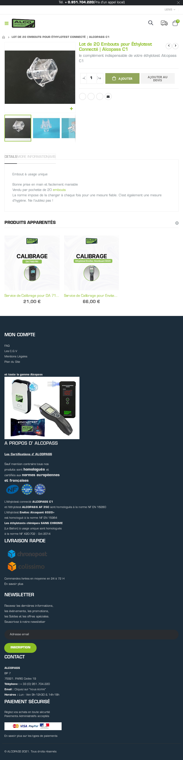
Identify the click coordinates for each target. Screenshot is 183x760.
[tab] (10, 157)
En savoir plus (13, 584)
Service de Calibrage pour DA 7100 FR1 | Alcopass (32, 296)
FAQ (7, 346)
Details (11, 157)
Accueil (3, 37)
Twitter (91, 96)
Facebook (82, 96)
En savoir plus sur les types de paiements (30, 736)
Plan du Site (12, 362)
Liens (168, 10)
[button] (71, 109)
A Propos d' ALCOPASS (31, 444)
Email (108, 96)
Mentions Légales (15, 356)
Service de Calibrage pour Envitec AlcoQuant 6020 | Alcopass (91, 296)
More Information (33, 157)
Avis (52, 157)
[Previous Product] (169, 46)
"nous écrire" (37, 689)
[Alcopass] (23, 23)
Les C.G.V (10, 351)
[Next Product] (175, 46)
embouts (59, 190)
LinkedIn (99, 96)
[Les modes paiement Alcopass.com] (33, 726)
